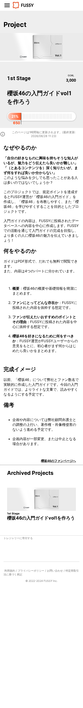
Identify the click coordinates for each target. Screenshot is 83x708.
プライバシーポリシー (31, 570)
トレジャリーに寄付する (18, 538)
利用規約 (9, 570)
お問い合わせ (55, 570)
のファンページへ (58, 461)
